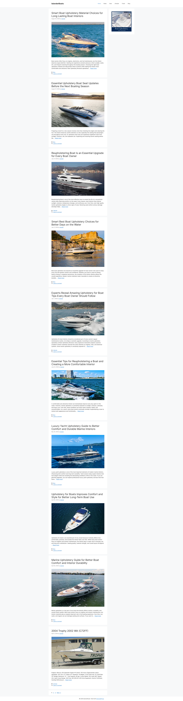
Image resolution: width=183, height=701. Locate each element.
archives (55, 683)
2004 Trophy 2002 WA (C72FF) (69, 630)
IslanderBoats (57, 4)
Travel (123, 3)
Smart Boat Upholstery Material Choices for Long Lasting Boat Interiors (77, 14)
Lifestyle (117, 3)
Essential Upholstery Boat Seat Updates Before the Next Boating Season (75, 85)
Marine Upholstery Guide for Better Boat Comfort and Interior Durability (75, 561)
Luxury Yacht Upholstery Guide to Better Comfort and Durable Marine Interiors (75, 427)
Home (99, 3)
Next (59, 692)
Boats (105, 3)
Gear (110, 3)
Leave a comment (57, 73)
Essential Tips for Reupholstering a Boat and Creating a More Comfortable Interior (77, 363)
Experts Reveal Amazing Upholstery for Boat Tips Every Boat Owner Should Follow (77, 294)
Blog (129, 3)
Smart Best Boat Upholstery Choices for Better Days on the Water (75, 223)
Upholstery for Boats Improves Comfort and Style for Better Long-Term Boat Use (77, 496)
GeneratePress (100, 698)
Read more (93, 68)
